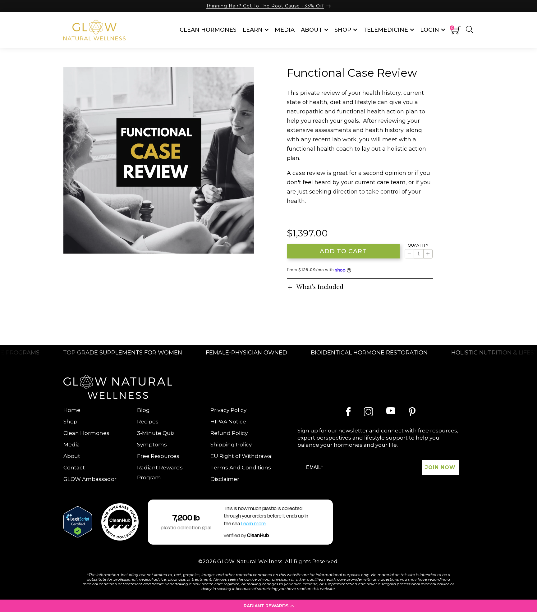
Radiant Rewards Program (160, 472)
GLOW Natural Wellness (249, 561)
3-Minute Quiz (156, 433)
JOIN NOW (440, 467)
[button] (268, 606)
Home (71, 410)
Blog (143, 410)
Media (71, 444)
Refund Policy (229, 433)
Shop (70, 421)
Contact (74, 467)
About (71, 456)
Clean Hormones (86, 433)
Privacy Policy (228, 410)
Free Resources (158, 456)
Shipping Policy (231, 444)
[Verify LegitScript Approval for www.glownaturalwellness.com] (77, 521)
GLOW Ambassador (90, 479)
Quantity (418, 246)
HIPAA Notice (228, 421)
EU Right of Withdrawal (241, 456)
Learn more (253, 524)
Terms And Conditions (240, 467)
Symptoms (152, 444)
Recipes (147, 421)
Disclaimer (224, 479)
